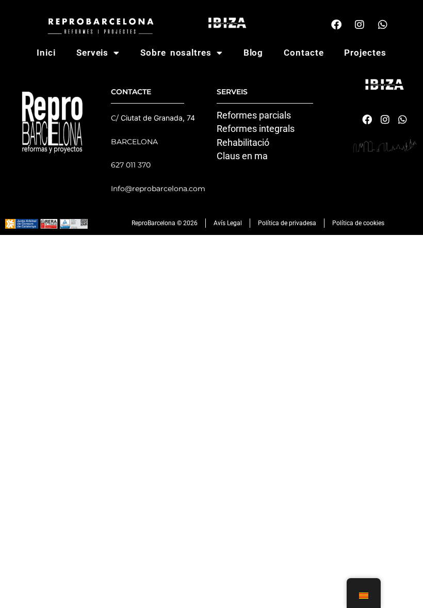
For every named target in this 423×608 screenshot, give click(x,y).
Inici (46, 52)
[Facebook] (336, 24)
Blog (253, 52)
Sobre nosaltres (176, 52)
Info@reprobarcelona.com (158, 188)
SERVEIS (232, 91)
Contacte (303, 52)
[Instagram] (359, 24)
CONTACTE (131, 91)
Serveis (92, 52)
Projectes (365, 52)
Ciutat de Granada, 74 (158, 117)
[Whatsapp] (382, 24)
